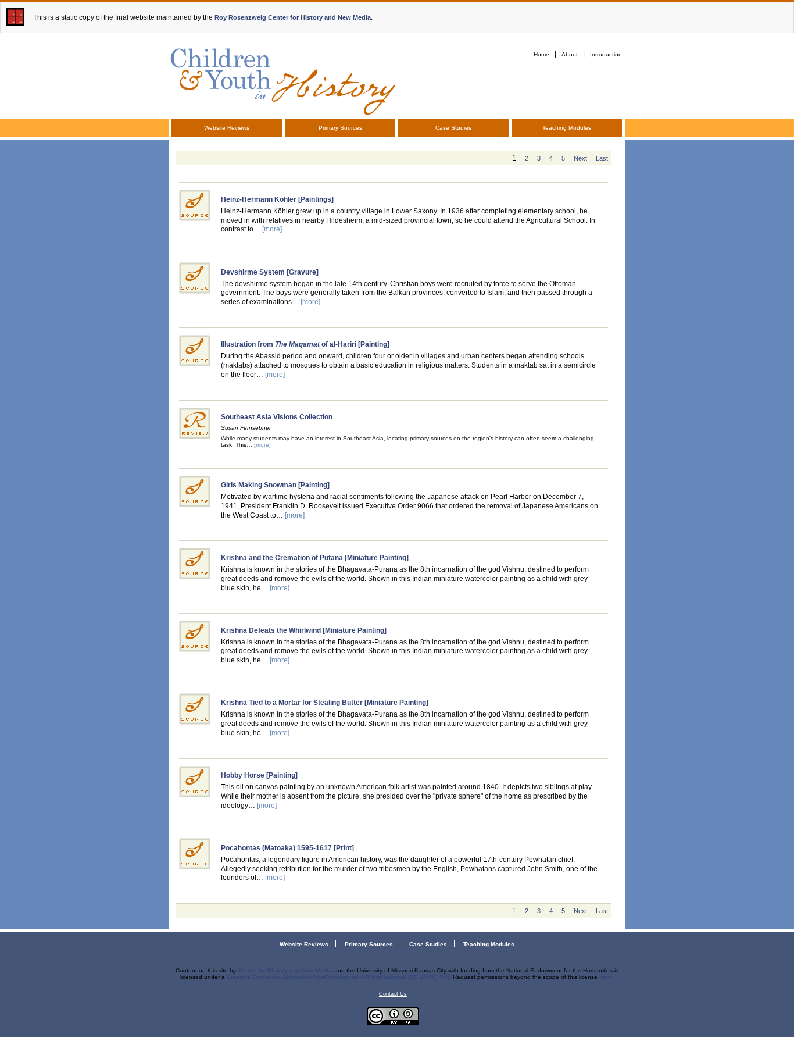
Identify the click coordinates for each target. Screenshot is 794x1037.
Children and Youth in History (282, 79)
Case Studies (453, 127)
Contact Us (393, 994)
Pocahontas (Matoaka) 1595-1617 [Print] (287, 848)
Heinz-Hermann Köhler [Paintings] (277, 199)
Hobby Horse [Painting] (259, 775)
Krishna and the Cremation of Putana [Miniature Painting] (315, 558)
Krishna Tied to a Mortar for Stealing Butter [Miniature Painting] (324, 703)
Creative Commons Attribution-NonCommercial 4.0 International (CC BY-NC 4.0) (338, 977)
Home (541, 54)
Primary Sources (340, 127)
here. (606, 977)
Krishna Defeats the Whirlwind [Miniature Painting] (304, 630)
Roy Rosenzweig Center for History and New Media (292, 17)
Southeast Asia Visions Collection (276, 417)
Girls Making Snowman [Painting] (275, 485)
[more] (272, 229)
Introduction (606, 54)
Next (580, 158)
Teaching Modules (566, 127)
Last (602, 158)
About (569, 54)
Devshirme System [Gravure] (270, 272)
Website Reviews (226, 127)
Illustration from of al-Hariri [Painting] (305, 344)
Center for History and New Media (285, 970)
